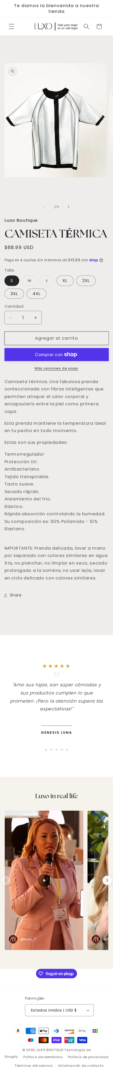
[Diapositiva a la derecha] (68, 207)
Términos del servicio (34, 1065)
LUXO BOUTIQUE (50, 1050)
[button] (11, 26)
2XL (86, 280)
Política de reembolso (43, 1057)
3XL (14, 293)
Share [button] (16, 595)
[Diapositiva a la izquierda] (44, 207)
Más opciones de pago (56, 368)
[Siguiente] (107, 880)
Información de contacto (81, 1065)
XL (65, 280)
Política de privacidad (88, 1057)
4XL (36, 293)
